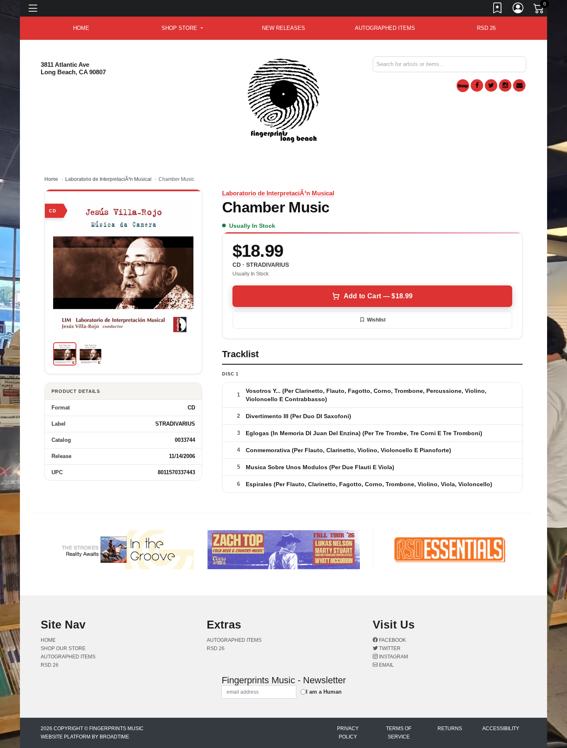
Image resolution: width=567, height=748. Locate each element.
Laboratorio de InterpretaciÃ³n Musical (108, 179)
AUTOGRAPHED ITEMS (385, 28)
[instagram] (505, 85)
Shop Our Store (63, 648)
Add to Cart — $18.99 (378, 296)
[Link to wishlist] (497, 9)
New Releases (283, 28)
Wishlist (376, 320)
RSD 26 (486, 28)
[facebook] (477, 85)
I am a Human (324, 692)
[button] (182, 28)
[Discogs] (463, 85)
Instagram (393, 657)
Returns (449, 728)
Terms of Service (398, 733)
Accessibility (500, 728)
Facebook (392, 640)
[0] (539, 10)
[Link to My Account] (518, 9)
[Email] (519, 85)
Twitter (389, 648)
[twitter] (491, 85)
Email (386, 665)
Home (51, 179)
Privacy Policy (348, 733)
